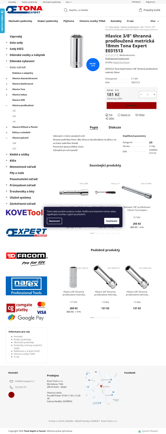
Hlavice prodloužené (23, 105)
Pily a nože (17, 173)
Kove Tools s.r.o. (109, 421)
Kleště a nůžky (19, 154)
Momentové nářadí (23, 167)
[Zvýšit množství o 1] (154, 94)
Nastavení (54, 221)
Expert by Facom (121, 62)
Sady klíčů (16, 49)
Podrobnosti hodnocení (117, 58)
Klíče (13, 160)
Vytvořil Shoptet (150, 431)
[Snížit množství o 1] (141, 94)
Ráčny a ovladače (21, 132)
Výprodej (16, 36)
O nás (16, 356)
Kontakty (12, 2)
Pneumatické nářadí (24, 179)
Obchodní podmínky (52, 2)
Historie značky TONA (24, 353)
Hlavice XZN (18, 100)
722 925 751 (21, 387)
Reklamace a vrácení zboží (27, 351)
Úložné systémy (20, 197)
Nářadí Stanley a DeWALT (87, 421)
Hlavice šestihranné (22, 83)
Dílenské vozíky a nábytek (27, 55)
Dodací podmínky (29, 2)
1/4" (14, 143)
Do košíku (131, 105)
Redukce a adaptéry (22, 73)
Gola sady (16, 42)
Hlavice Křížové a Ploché (25, 127)
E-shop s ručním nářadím (61, 421)
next (156, 206)
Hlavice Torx (18, 89)
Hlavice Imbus (19, 94)
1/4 (13, 116)
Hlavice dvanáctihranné (24, 78)
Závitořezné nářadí (23, 204)
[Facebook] (11, 395)
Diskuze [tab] (115, 127)
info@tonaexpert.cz (24, 381)
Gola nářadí (18, 67)
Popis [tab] (94, 127)
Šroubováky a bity (22, 191)
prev (55, 206)
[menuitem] (20, 21)
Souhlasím (111, 221)
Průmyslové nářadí (23, 185)
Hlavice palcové (20, 137)
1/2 (13, 110)
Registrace (150, 2)
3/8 (13, 121)
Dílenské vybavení (22, 61)
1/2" (14, 148)
